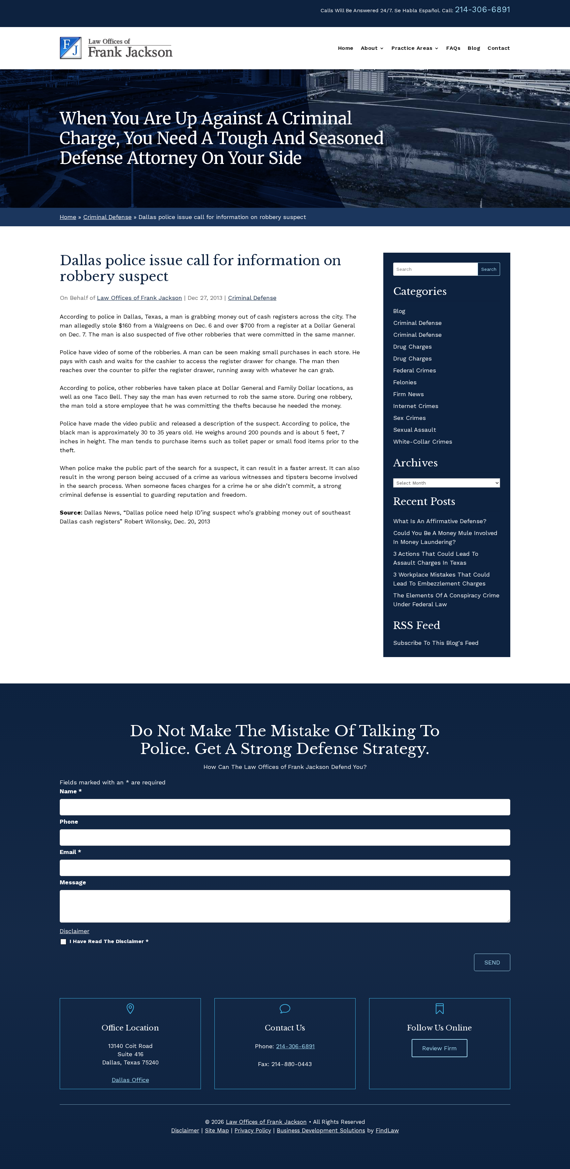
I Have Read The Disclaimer (109, 941)
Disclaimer (74, 931)
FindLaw (387, 1130)
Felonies (405, 382)
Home (346, 48)
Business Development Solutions (321, 1130)
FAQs (453, 48)
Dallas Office (130, 1079)
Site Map (217, 1130)
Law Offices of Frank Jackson (139, 297)
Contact (499, 48)
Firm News (408, 394)
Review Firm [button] (439, 1048)
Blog (474, 48)
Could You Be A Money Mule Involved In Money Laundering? (445, 537)
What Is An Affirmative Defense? (440, 521)
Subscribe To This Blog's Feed (436, 642)
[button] (563, 1121)
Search (488, 269)
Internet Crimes (415, 405)
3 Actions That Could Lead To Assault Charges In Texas (435, 558)
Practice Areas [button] (412, 48)
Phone (69, 821)
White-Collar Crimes (422, 441)
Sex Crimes (409, 417)
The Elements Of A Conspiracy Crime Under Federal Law (446, 600)
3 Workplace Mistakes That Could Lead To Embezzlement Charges (441, 579)
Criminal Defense (252, 297)
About (369, 48)
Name (71, 791)
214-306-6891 (482, 9)
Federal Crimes (414, 370)
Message (73, 882)
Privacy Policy (253, 1130)
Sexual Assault (414, 429)
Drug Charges (412, 346)
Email (70, 851)
